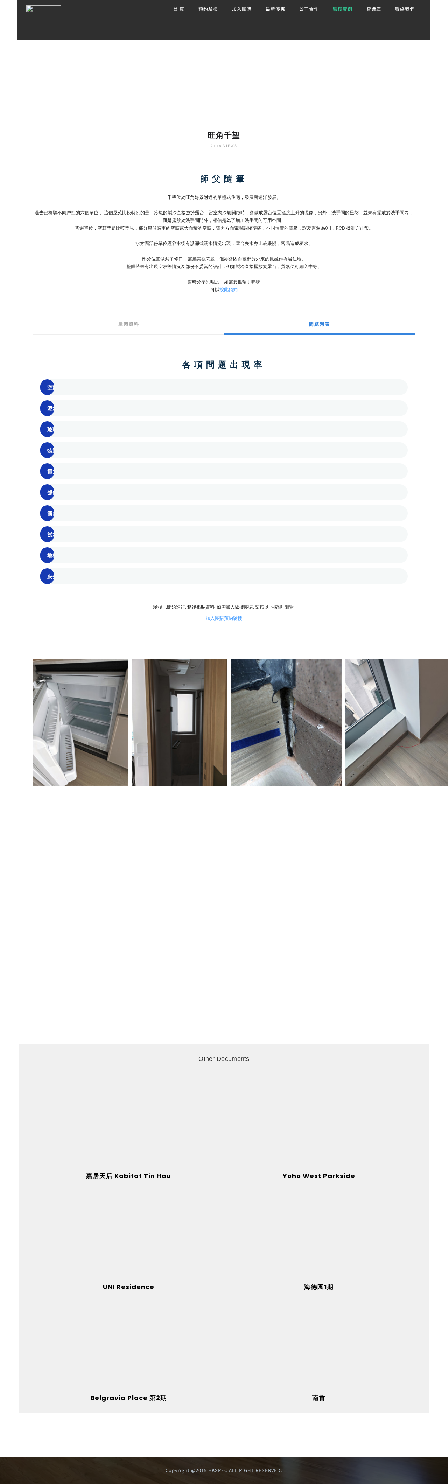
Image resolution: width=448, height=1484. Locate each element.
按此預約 (228, 289)
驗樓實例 (342, 9)
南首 (319, 1397)
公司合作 (309, 9)
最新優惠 (275, 9)
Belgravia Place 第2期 (128, 1397)
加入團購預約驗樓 (224, 618)
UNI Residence (128, 1286)
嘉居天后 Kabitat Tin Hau (128, 1175)
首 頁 (178, 9)
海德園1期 (319, 1286)
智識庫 (373, 9)
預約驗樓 (208, 9)
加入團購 (242, 9)
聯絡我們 (405, 9)
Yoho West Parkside (319, 1175)
